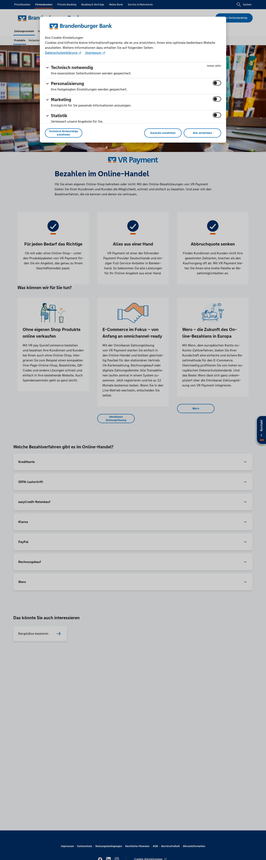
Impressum (93, 53)
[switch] (217, 82)
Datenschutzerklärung (61, 53)
